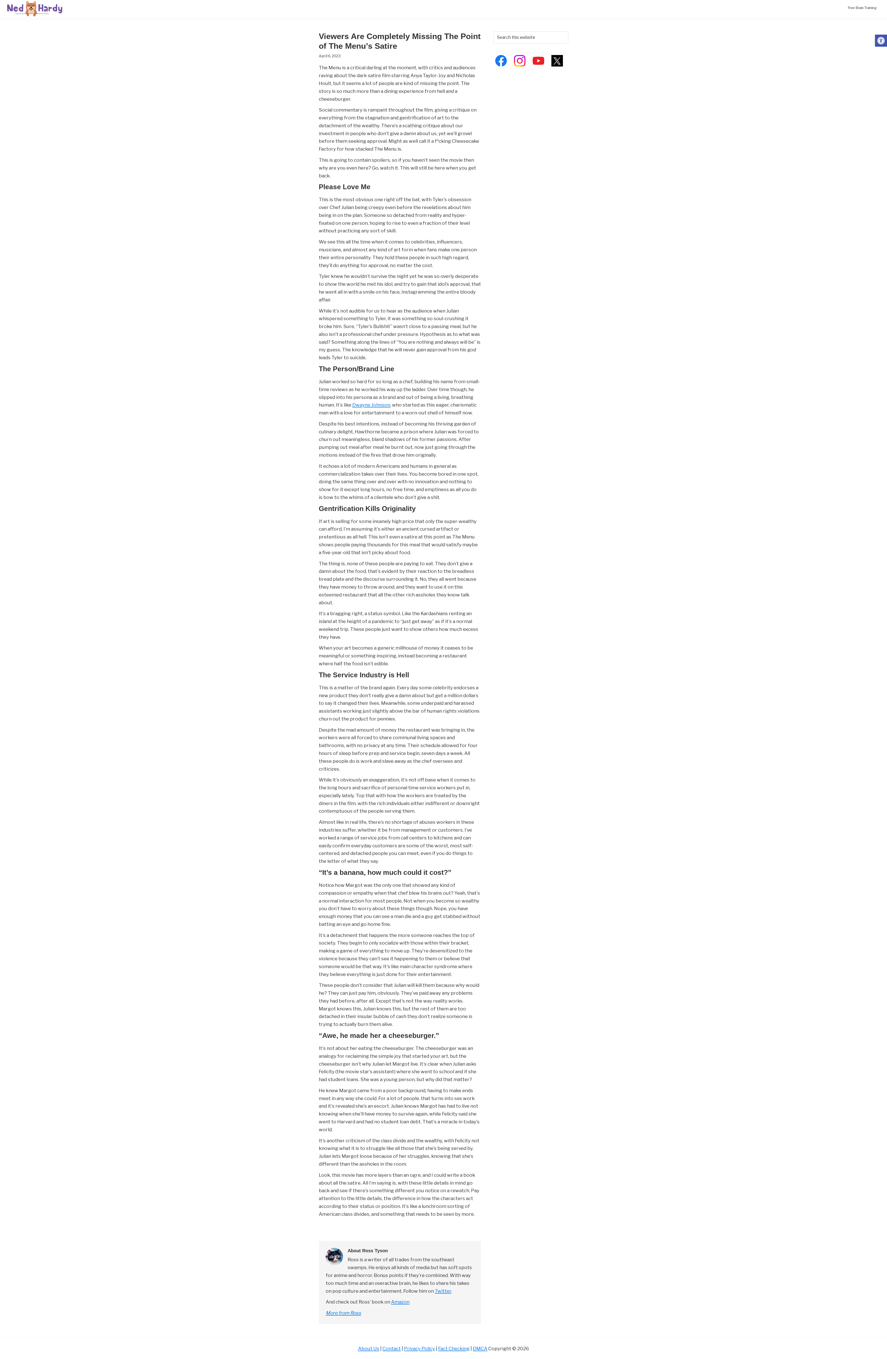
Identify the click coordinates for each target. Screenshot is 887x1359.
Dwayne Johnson (371, 405)
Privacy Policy (419, 1348)
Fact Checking (454, 1348)
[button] (881, 41)
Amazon (400, 1302)
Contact (392, 1348)
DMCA (480, 1348)
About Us (368, 1348)
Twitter (443, 1291)
